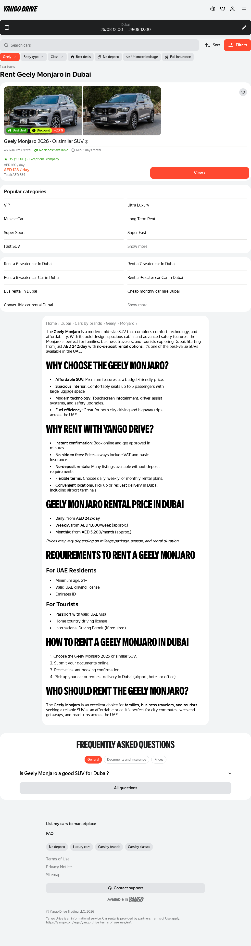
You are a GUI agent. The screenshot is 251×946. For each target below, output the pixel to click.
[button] (213, 9)
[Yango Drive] (21, 9)
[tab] (93, 760)
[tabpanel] (125, 773)
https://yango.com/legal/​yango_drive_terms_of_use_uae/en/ (88, 922)
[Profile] (232, 9)
